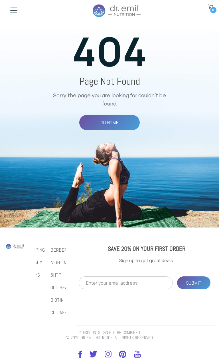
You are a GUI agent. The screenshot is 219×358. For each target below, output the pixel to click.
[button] (210, 6)
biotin (57, 300)
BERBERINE (62, 250)
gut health (62, 287)
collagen (60, 312)
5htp (55, 275)
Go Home (110, 122)
